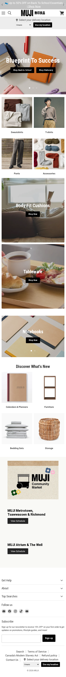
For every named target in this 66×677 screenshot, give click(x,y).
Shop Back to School (22, 70)
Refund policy (49, 655)
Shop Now (33, 340)
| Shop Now (34, 6)
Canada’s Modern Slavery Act (21, 655)
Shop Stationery (46, 70)
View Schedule (18, 521)
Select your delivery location (34, 20)
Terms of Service (37, 651)
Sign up (49, 638)
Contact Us (12, 659)
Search (20, 651)
